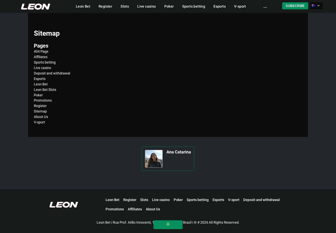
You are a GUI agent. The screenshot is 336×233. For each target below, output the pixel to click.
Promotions (43, 100)
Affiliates (40, 57)
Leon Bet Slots (45, 90)
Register (105, 6)
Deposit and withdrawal (52, 73)
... (265, 6)
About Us (41, 117)
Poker (169, 6)
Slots (125, 6)
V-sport (240, 6)
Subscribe (295, 6)
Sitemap (40, 111)
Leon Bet (83, 6)
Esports (220, 6)
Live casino (146, 6)
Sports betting (193, 6)
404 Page (41, 51)
